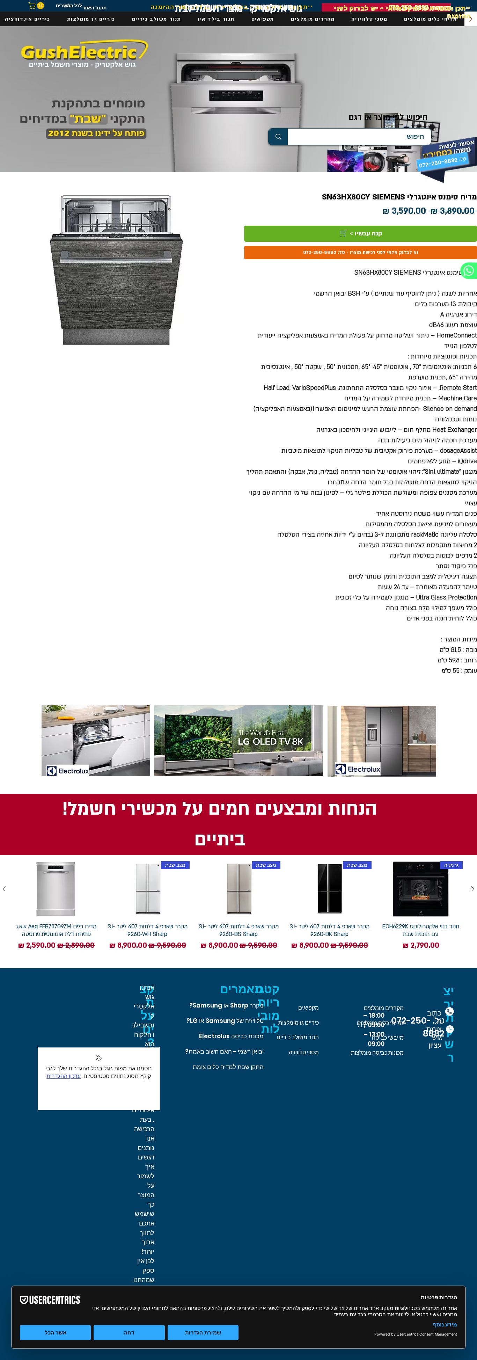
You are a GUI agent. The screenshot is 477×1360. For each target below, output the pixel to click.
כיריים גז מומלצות (298, 1023)
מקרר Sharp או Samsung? (226, 1005)
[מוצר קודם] (473, 889)
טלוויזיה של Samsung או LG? (225, 1021)
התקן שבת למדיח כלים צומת (228, 1067)
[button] (37, 5)
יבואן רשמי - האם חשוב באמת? (224, 1051)
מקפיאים (308, 1008)
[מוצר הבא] (4, 889)
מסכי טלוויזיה (304, 1052)
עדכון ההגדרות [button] (63, 1076)
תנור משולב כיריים (298, 1037)
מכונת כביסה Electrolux (231, 1036)
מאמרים (241, 989)
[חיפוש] (278, 137)
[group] (238, 907)
